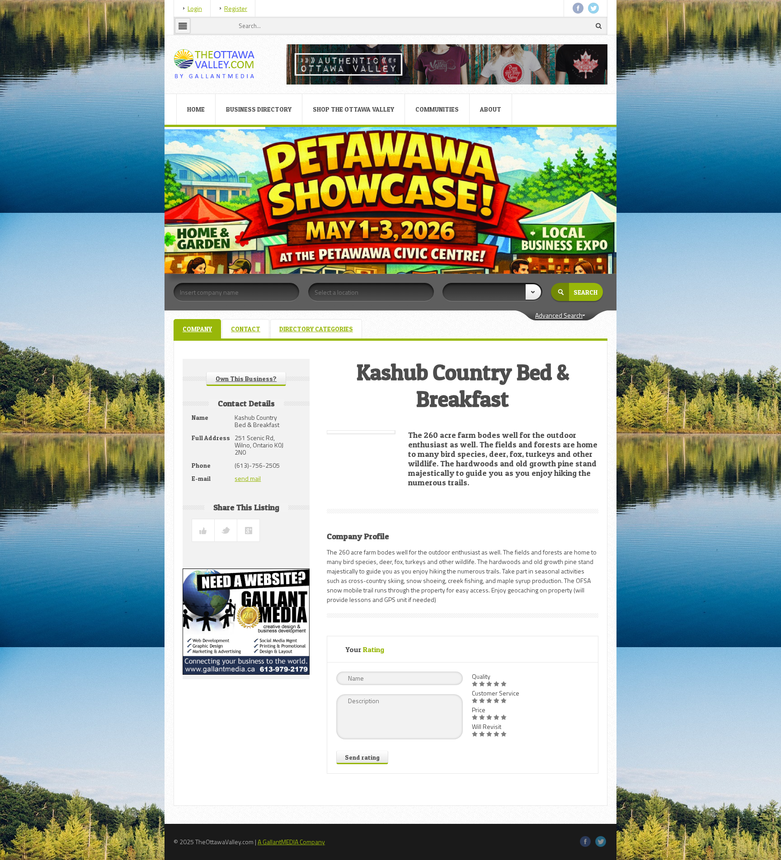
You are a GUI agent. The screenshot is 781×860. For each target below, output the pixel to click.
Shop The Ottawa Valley (353, 109)
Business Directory (259, 109)
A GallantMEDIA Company (291, 841)
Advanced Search (559, 315)
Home (196, 109)
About (490, 109)
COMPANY (197, 329)
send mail (248, 478)
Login (195, 8)
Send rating (362, 757)
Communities (437, 109)
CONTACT (245, 329)
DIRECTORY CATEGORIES (316, 329)
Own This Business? (246, 378)
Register (235, 8)
